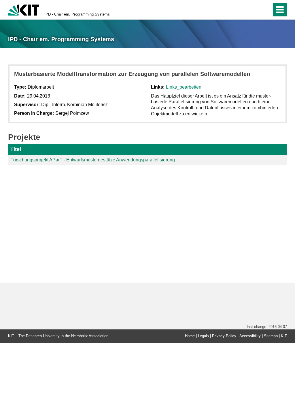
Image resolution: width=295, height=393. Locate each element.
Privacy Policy (224, 336)
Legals (203, 336)
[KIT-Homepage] (23, 9)
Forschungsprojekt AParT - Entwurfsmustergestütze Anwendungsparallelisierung (92, 159)
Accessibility (250, 336)
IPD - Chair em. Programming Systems (77, 14)
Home (190, 336)
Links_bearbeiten (183, 87)
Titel (15, 149)
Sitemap (271, 336)
